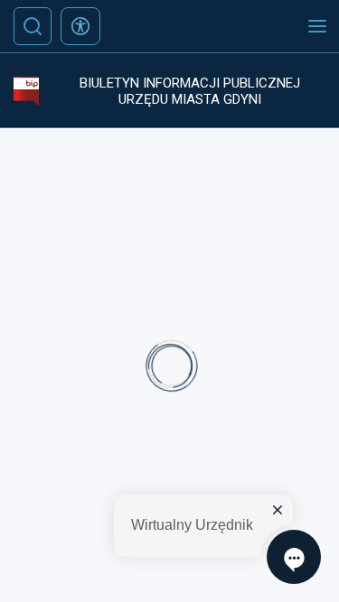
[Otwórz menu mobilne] (317, 26)
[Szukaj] (33, 26)
